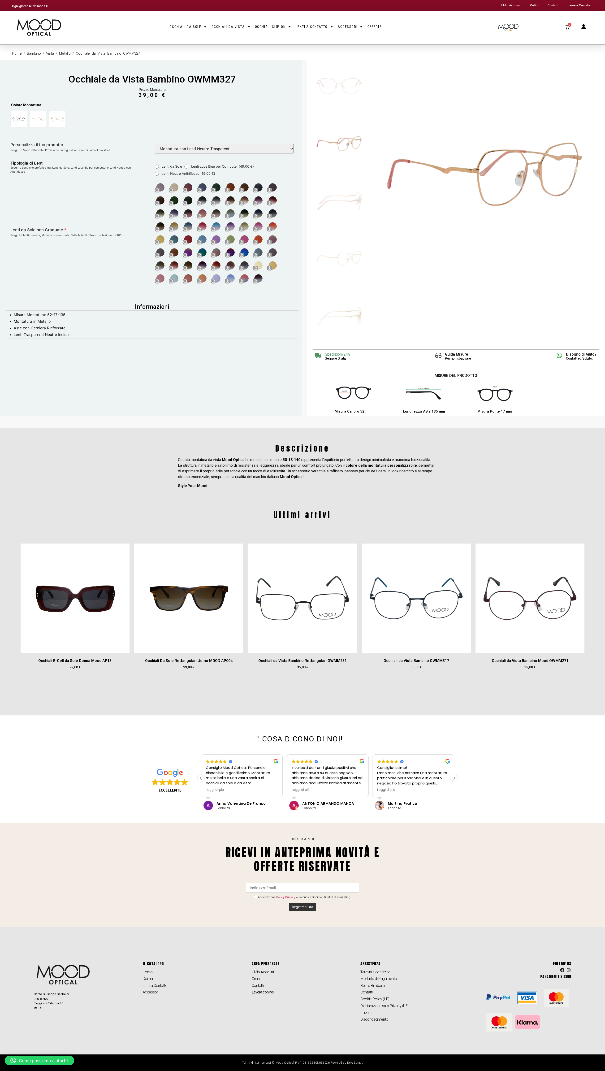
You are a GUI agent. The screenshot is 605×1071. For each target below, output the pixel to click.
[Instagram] (568, 970)
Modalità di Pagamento (378, 978)
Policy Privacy (285, 897)
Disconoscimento (374, 1019)
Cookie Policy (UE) (374, 999)
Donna (148, 978)
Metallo (65, 53)
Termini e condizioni (375, 972)
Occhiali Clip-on (270, 27)
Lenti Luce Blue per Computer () (222, 166)
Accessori (347, 27)
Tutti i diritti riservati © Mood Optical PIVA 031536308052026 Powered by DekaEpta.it (302, 1062)
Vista (50, 53)
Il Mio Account (511, 5)
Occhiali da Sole (185, 27)
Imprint (365, 1012)
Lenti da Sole (171, 166)
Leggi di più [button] (215, 790)
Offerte (374, 27)
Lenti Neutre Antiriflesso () (188, 173)
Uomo (148, 972)
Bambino (34, 53)
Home (17, 53)
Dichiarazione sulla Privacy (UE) (384, 1006)
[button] (454, 778)
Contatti (553, 5)
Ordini (534, 5)
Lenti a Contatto (312, 27)
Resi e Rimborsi (372, 985)
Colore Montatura (26, 105)
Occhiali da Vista (228, 27)
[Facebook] (562, 970)
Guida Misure (456, 354)
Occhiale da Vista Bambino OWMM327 (152, 79)
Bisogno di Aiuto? (581, 354)
